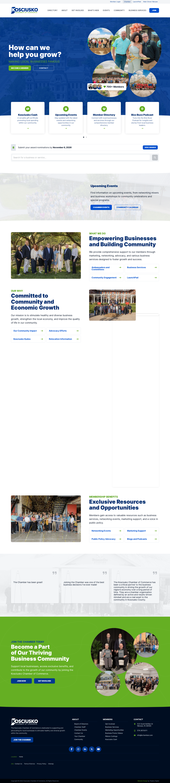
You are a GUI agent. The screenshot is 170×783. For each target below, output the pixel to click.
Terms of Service (29, 764)
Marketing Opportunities (114, 730)
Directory (52, 10)
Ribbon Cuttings (111, 736)
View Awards (150, 147)
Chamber (127, 2)
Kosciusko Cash (111, 739)
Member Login (115, 2)
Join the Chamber (22, 740)
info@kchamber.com (145, 735)
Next (158, 119)
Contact (43, 68)
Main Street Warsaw (150, 2)
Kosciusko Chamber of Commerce (25, 10)
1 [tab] (83, 137)
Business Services (137, 10)
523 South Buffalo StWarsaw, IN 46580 (145, 725)
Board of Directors (81, 724)
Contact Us (78, 733)
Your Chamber (79, 736)
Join (154, 10)
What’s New (93, 10)
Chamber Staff (79, 727)
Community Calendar (127, 207)
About (65, 10)
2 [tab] (86, 137)
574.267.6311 (142, 730)
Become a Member (19, 68)
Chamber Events (101, 207)
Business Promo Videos (114, 733)
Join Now (21, 681)
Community (119, 10)
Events (106, 10)
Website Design (142, 781)
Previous (11, 119)
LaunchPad (137, 2)
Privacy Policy (41, 764)
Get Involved (78, 10)
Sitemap (51, 764)
